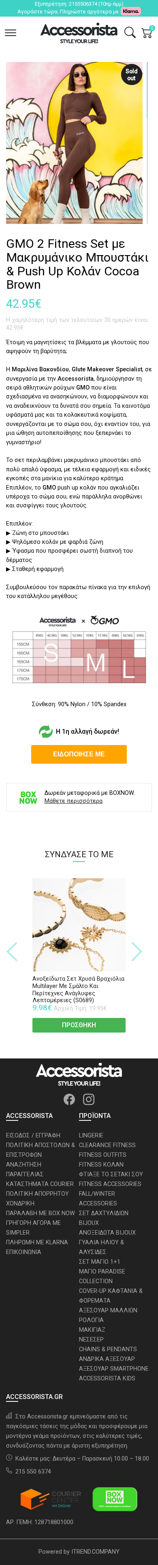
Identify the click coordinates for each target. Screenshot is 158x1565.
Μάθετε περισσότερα (73, 801)
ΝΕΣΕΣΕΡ (91, 1339)
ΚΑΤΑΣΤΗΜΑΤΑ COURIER (40, 1184)
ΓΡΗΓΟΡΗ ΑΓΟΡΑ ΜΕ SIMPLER (33, 1228)
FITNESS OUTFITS (102, 1155)
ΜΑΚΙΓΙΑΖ (92, 1330)
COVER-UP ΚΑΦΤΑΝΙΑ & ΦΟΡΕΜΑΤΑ (111, 1296)
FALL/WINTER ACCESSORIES (98, 1198)
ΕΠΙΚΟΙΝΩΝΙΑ (23, 1252)
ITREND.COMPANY (95, 1551)
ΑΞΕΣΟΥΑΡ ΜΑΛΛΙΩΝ (108, 1310)
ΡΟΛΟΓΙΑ (91, 1320)
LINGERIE (91, 1135)
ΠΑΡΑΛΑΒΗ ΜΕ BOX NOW (40, 1213)
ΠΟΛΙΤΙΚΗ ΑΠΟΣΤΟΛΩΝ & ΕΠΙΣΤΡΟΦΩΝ (40, 1150)
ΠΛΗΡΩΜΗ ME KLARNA (37, 1242)
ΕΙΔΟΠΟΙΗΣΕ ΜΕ (79, 754)
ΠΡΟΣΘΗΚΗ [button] (79, 1025)
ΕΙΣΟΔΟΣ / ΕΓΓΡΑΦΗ (33, 1135)
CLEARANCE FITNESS (107, 1145)
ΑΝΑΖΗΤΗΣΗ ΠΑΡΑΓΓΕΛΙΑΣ (25, 1169)
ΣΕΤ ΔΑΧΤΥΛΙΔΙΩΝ (103, 1213)
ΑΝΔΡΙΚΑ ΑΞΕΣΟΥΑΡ (107, 1359)
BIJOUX (89, 1223)
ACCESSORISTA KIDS (107, 1378)
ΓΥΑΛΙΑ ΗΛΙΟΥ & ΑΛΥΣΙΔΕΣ (101, 1247)
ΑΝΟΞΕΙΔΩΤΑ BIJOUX (107, 1232)
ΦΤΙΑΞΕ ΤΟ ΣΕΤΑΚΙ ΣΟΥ (111, 1174)
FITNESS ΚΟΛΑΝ (101, 1164)
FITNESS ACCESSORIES (110, 1184)
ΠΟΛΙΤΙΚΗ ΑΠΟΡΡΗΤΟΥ (37, 1193)
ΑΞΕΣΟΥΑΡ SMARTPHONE (114, 1368)
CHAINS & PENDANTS (108, 1349)
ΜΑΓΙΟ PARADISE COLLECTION (102, 1276)
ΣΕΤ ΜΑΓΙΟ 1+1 (99, 1261)
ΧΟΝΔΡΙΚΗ (20, 1203)
